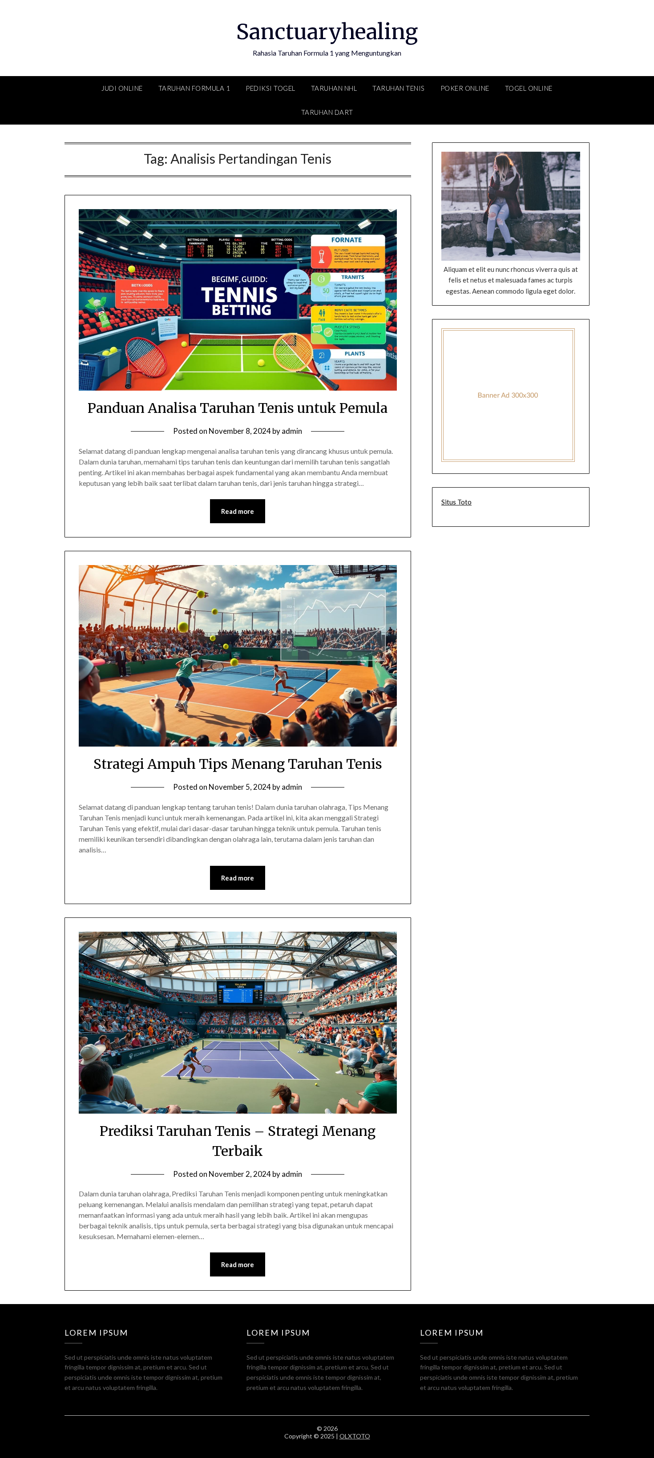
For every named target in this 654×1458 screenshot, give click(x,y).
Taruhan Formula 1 (194, 88)
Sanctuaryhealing (327, 31)
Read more (237, 511)
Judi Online (122, 88)
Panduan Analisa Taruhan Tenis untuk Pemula (238, 408)
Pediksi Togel (270, 88)
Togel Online (529, 88)
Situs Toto (456, 502)
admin (292, 431)
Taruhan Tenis (398, 88)
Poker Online (464, 88)
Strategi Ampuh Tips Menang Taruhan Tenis (237, 763)
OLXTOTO (354, 1436)
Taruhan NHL (334, 88)
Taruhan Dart (327, 112)
